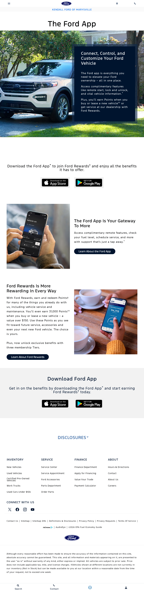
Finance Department (86, 467)
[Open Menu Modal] (9, 3)
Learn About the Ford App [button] (95, 251)
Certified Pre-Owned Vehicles (18, 479)
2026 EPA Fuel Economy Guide (85, 527)
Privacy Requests (106, 521)
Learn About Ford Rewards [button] (27, 357)
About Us (113, 479)
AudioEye (61, 527)
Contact (112, 473)
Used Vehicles (14, 473)
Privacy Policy (86, 521)
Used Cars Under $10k (19, 492)
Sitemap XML (39, 521)
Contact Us (12, 521)
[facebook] (17, 509)
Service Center (49, 467)
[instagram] (25, 509)
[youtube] (32, 509)
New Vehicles (14, 467)
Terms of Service (127, 521)
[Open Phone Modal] (135, 3)
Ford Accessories (50, 479)
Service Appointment (53, 473)
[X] (10, 509)
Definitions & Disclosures (62, 521)
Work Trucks (13, 485)
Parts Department (51, 485)
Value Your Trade (84, 479)
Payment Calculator (85, 485)
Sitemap (25, 521)
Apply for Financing (85, 473)
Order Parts (47, 492)
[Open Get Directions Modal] (117, 3)
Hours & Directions (118, 467)
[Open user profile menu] (126, 588)
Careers (112, 485)
